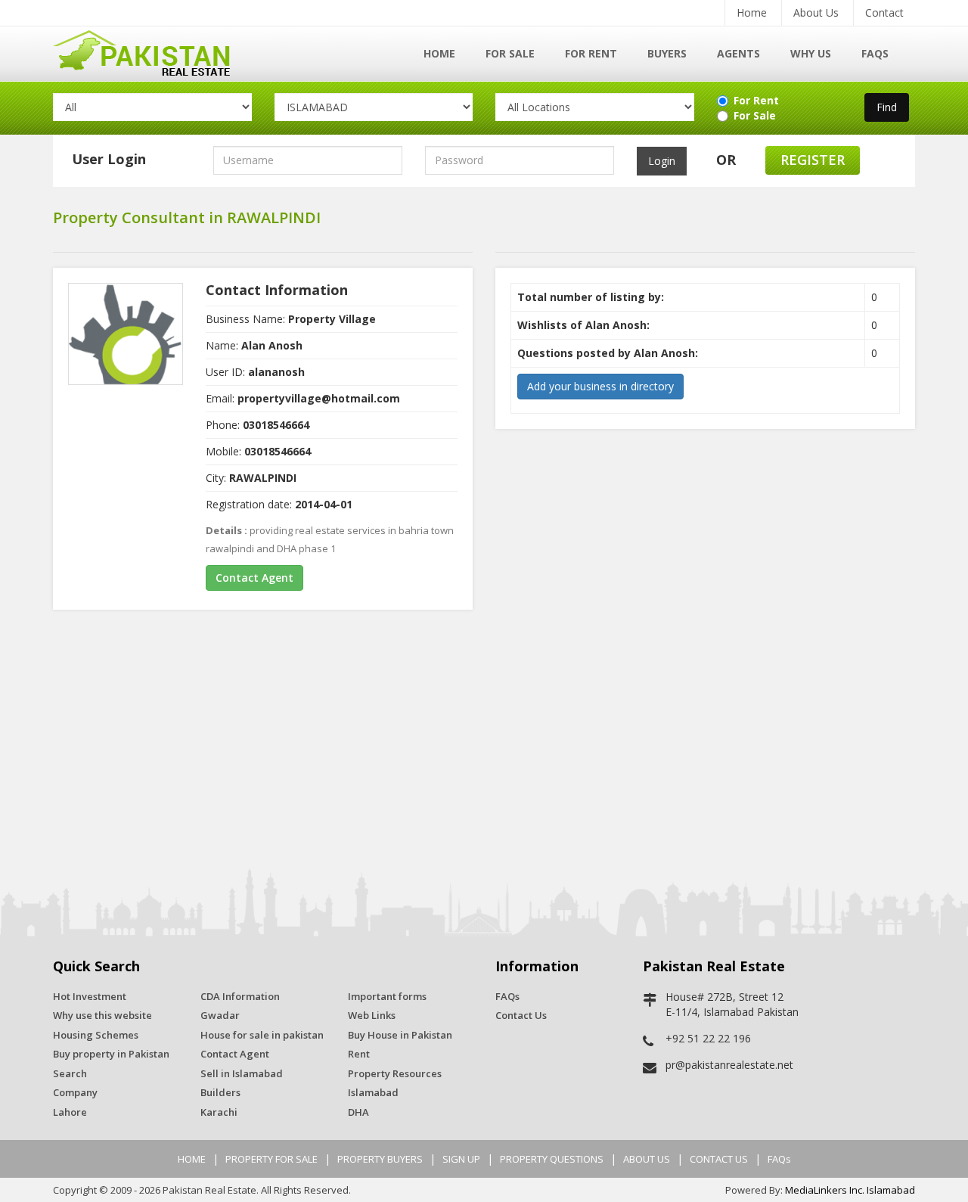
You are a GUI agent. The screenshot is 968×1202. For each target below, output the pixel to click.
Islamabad (373, 1092)
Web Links (372, 1015)
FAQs (875, 53)
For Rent (591, 53)
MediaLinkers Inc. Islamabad (850, 1190)
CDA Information (240, 996)
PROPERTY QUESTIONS (551, 1159)
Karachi (218, 1112)
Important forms (387, 996)
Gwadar (220, 1015)
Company (75, 1092)
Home (752, 12)
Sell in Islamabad (241, 1073)
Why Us (810, 53)
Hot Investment (89, 996)
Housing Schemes (95, 1035)
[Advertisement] (484, 739)
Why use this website (102, 1015)
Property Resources (395, 1073)
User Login (109, 159)
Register (812, 160)
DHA (358, 1112)
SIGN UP (461, 1159)
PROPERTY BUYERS (380, 1159)
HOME (192, 1159)
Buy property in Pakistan (111, 1054)
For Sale (510, 53)
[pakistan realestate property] (152, 51)
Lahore (70, 1112)
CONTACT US (719, 1159)
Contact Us (521, 1015)
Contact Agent (254, 577)
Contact (884, 12)
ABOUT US (646, 1159)
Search (70, 1073)
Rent (359, 1054)
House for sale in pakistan (262, 1035)
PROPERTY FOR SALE (271, 1159)
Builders (220, 1092)
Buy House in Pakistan (400, 1035)
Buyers (667, 53)
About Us (816, 12)
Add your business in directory (600, 386)
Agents (738, 53)
